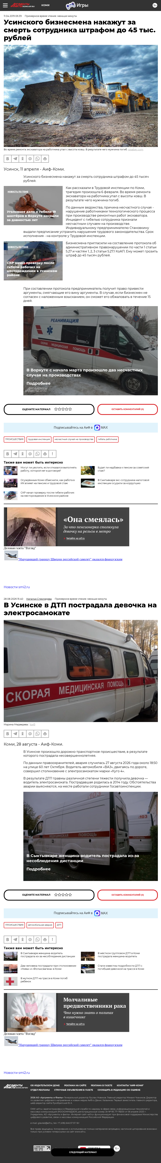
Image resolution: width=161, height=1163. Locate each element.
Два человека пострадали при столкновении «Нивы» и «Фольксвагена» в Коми (48, 967)
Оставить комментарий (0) (128, 409)
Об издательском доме (45, 1085)
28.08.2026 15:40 (13, 598)
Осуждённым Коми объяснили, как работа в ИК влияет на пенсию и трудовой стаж (48, 482)
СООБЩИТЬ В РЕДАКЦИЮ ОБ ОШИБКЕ (119, 1090)
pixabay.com (135, 149)
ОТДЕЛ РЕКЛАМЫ (40, 1090)
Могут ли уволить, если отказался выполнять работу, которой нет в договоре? (49, 469)
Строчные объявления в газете (73, 1090)
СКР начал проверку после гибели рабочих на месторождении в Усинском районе (47, 494)
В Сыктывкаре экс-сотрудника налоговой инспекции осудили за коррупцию (123, 482)
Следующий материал (83, 1152)
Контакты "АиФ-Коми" (130, 1085)
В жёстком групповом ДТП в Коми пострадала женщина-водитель (119, 955)
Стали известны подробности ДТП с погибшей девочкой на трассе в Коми (121, 967)
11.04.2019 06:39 (13, 16)
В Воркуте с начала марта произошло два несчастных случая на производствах (85, 372)
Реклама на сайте (75, 1085)
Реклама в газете (101, 1085)
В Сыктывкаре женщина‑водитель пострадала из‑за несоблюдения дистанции (83, 858)
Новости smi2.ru (17, 587)
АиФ (32, 724)
